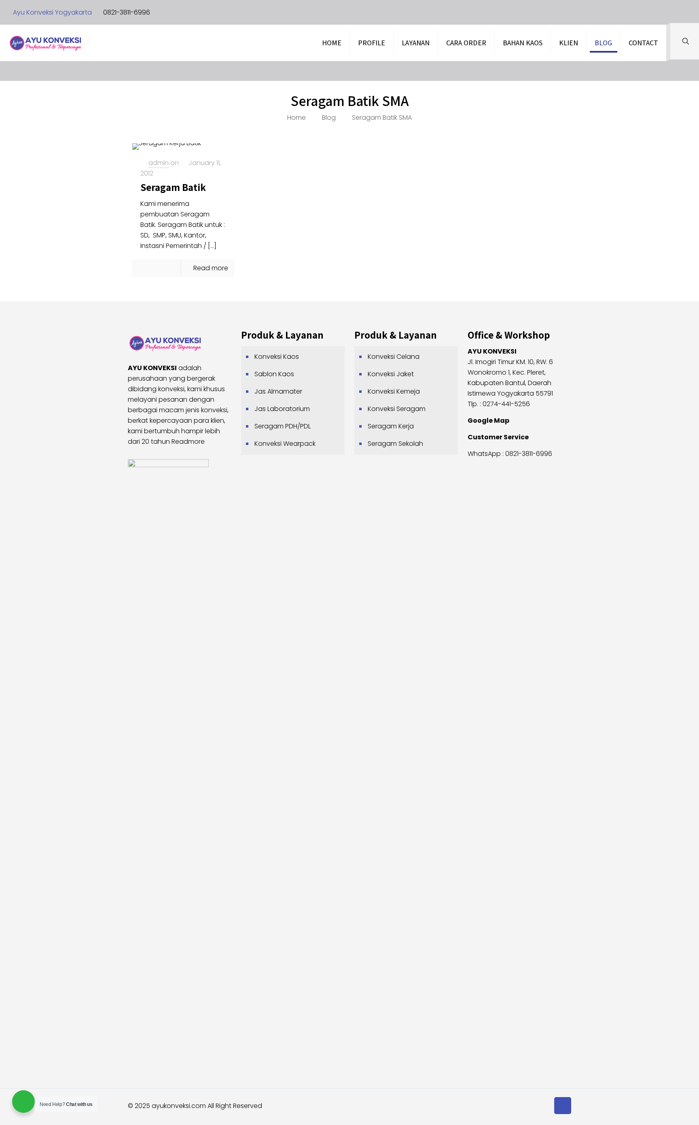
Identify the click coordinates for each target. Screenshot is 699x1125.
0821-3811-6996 (126, 12)
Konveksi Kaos (276, 356)
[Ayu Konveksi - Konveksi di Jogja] (45, 43)
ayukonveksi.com (179, 1105)
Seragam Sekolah (395, 443)
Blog (329, 117)
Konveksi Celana (393, 356)
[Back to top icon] (562, 1105)
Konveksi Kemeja (394, 391)
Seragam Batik (173, 187)
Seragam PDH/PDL (282, 426)
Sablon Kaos (274, 374)
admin (158, 162)
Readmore (188, 441)
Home (296, 117)
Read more (210, 268)
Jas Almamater (278, 391)
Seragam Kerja (391, 426)
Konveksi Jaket (391, 374)
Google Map (488, 420)
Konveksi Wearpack (285, 443)
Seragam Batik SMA (382, 117)
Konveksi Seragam (397, 408)
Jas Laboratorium (282, 408)
